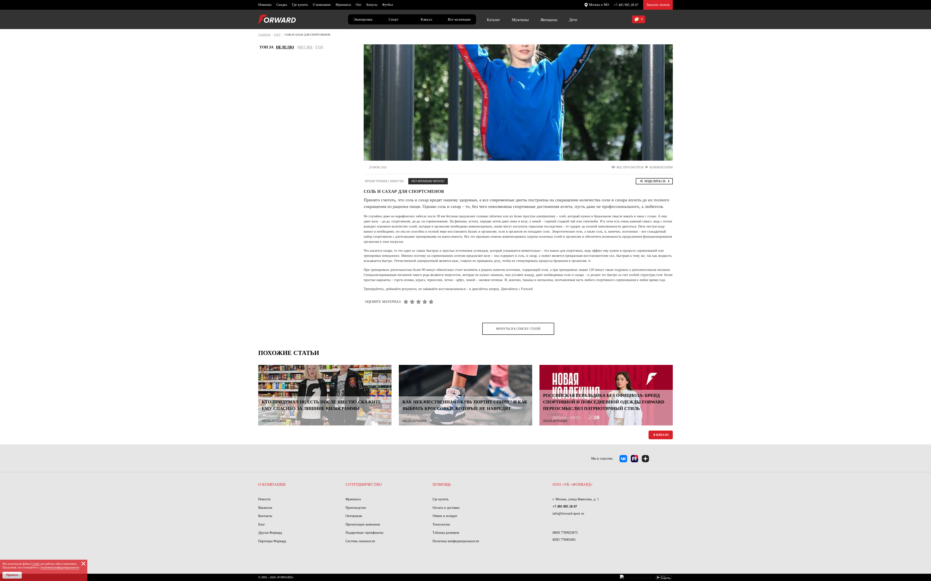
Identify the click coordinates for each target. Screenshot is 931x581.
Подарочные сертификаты (364, 532)
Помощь (442, 484)
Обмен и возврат (445, 516)
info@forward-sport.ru (568, 513)
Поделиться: (656, 181)
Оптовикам (353, 516)
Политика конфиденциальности (456, 541)
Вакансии (265, 508)
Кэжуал (426, 19)
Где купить (300, 5)
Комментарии (661, 167)
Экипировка (362, 19)
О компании (322, 5)
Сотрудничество (363, 484)
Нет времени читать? (428, 181)
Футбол (387, 5)
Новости (264, 499)
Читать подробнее (274, 420)
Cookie (35, 563)
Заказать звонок (658, 5)
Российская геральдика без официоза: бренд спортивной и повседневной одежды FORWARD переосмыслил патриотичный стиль (603, 402)
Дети (573, 20)
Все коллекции (459, 19)
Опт (358, 5)
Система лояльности (360, 541)
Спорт (394, 19)
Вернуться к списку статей (518, 328)
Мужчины (520, 20)
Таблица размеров (446, 532)
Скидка (281, 5)
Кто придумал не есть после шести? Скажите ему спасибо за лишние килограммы (321, 405)
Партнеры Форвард (272, 541)
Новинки (265, 5)
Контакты (265, 516)
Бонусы (371, 5)
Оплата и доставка (446, 508)
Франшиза (343, 5)
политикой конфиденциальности (59, 567)
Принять (12, 575)
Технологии (441, 524)
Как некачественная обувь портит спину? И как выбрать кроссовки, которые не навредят (464, 405)
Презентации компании (362, 524)
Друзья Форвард (270, 532)
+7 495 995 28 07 (626, 5)
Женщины (548, 20)
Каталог (493, 20)
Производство (355, 508)
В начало (661, 435)
